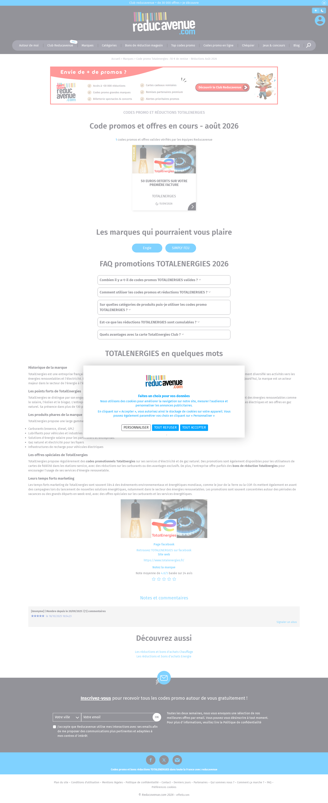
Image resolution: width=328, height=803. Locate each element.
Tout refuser (165, 427)
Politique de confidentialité (153, 435)
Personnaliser (136, 427)
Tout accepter (194, 427)
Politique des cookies (177, 435)
